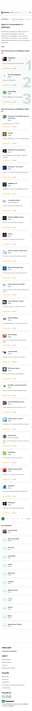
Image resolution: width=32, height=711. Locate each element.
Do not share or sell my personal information (13, 685)
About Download (6, 659)
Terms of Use (5, 679)
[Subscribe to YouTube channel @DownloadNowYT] (10, 696)
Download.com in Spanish (8, 668)
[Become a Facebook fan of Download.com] (3, 696)
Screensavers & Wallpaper (18, 19)
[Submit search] (11, 12)
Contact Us (5, 665)
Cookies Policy (5, 682)
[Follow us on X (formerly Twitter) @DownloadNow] (6, 696)
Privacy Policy (5, 676)
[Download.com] (5, 12)
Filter (2, 47)
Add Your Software (6, 662)
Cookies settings (6, 688)
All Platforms (4, 19)
